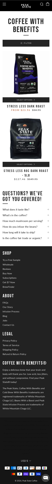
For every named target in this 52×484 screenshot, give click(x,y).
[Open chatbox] (46, 478)
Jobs (5, 320)
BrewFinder (8, 286)
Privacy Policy (10, 340)
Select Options (24, 100)
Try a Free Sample (11, 260)
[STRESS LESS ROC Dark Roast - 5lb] (26, 138)
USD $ (24, 461)
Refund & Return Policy (14, 354)
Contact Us (8, 324)
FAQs (5, 302)
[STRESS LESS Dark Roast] (26, 74)
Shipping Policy (10, 349)
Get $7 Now (9, 282)
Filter (28, 43)
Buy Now (7, 273)
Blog (5, 316)
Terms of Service (11, 345)
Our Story (8, 307)
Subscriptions (9, 277)
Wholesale (8, 264)
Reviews (7, 269)
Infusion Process (11, 311)
